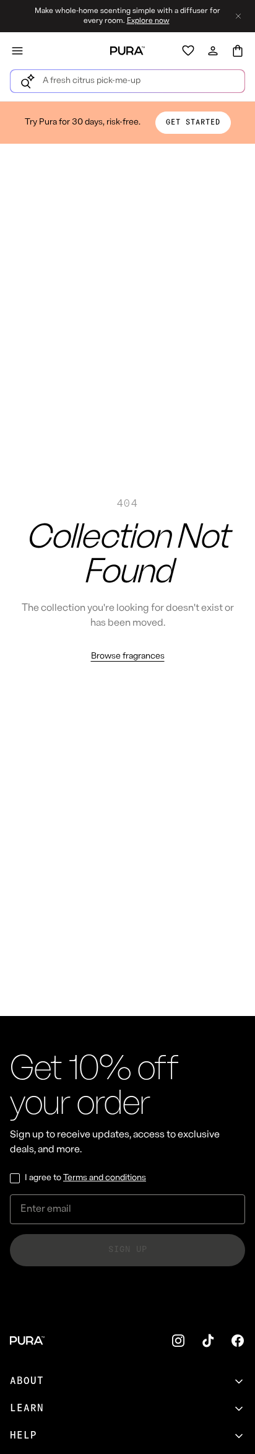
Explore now (148, 21)
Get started (193, 123)
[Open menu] (17, 50)
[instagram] (178, 1340)
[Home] (127, 50)
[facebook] (237, 1340)
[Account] (212, 50)
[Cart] (237, 50)
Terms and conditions (104, 1178)
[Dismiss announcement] (238, 16)
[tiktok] (208, 1340)
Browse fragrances (128, 656)
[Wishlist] (188, 50)
